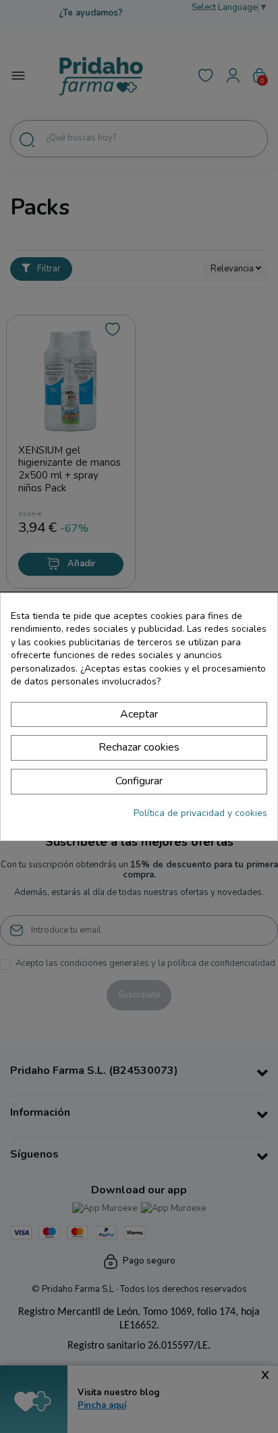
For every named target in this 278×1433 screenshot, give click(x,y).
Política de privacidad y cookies (200, 813)
